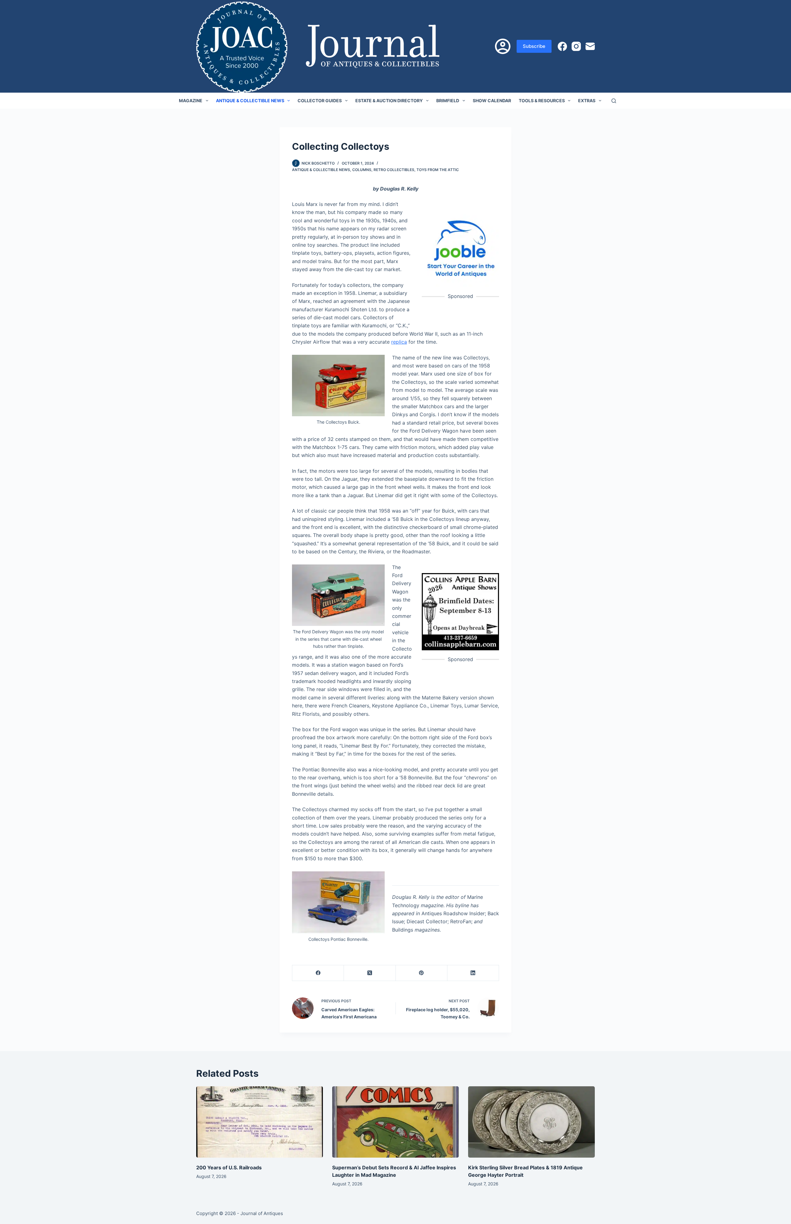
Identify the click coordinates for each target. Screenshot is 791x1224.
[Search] (613, 101)
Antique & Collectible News (250, 100)
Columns (361, 169)
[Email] (590, 46)
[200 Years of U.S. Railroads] (259, 1122)
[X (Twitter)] (370, 973)
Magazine (190, 100)
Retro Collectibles (394, 169)
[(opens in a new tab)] (460, 248)
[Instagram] (576, 46)
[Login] (502, 46)
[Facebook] (562, 46)
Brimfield (447, 100)
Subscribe (534, 46)
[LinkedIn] (473, 973)
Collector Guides (320, 100)
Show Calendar (492, 100)
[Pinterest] (421, 973)
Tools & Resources (542, 100)
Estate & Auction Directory (389, 100)
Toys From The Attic (438, 169)
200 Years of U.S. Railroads (229, 1167)
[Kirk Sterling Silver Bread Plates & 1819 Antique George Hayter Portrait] (531, 1122)
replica (399, 342)
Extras (586, 100)
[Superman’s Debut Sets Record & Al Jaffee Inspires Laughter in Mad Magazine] (395, 1122)
